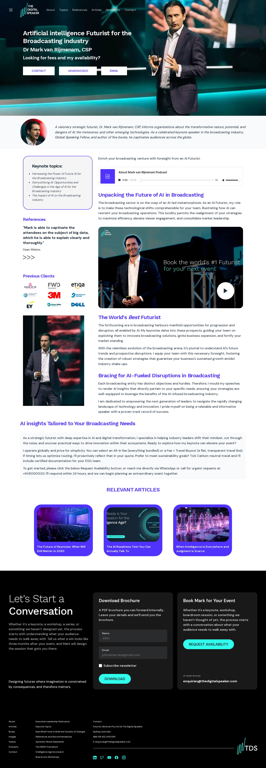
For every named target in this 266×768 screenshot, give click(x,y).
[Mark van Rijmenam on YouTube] (109, 757)
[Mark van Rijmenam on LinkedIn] (95, 757)
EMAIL (114, 71)
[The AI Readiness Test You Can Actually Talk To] (133, 524)
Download (115, 678)
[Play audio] (120, 180)
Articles (97, 10)
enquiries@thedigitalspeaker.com (210, 681)
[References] (29, 260)
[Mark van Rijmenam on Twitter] (102, 757)
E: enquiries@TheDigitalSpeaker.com (111, 741)
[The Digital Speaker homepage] (29, 10)
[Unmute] (223, 180)
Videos (12, 741)
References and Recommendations (54, 736)
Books (12, 731)
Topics (63, 10)
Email (105, 650)
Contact (130, 10)
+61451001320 (78, 71)
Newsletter (113, 10)
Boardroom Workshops (47, 757)
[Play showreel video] (170, 267)
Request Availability (208, 644)
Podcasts (13, 746)
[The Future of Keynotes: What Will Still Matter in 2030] (63, 524)
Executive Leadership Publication (53, 721)
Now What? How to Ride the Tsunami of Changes (60, 731)
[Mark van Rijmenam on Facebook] (116, 757)
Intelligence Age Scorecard (50, 751)
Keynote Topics (43, 726)
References (79, 10)
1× (216, 180)
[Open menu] (11, 10)
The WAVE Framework (47, 746)
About (50, 10)
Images (12, 736)
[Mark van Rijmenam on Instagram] (124, 757)
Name (105, 633)
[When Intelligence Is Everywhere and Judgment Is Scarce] (202, 524)
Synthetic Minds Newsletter (50, 741)
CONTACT (39, 71)
